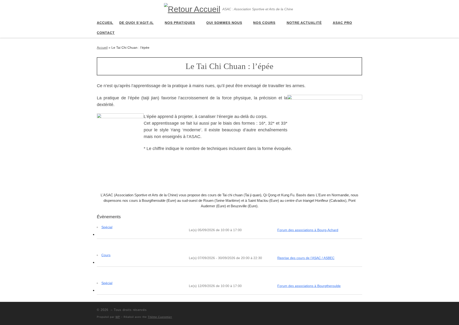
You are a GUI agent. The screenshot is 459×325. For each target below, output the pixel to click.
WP (117, 316)
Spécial (106, 227)
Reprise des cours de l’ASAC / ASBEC (305, 258)
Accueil (102, 47)
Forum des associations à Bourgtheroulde (309, 286)
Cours (105, 255)
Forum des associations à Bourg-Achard (307, 230)
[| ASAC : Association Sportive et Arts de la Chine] (192, 8)
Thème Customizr (160, 316)
